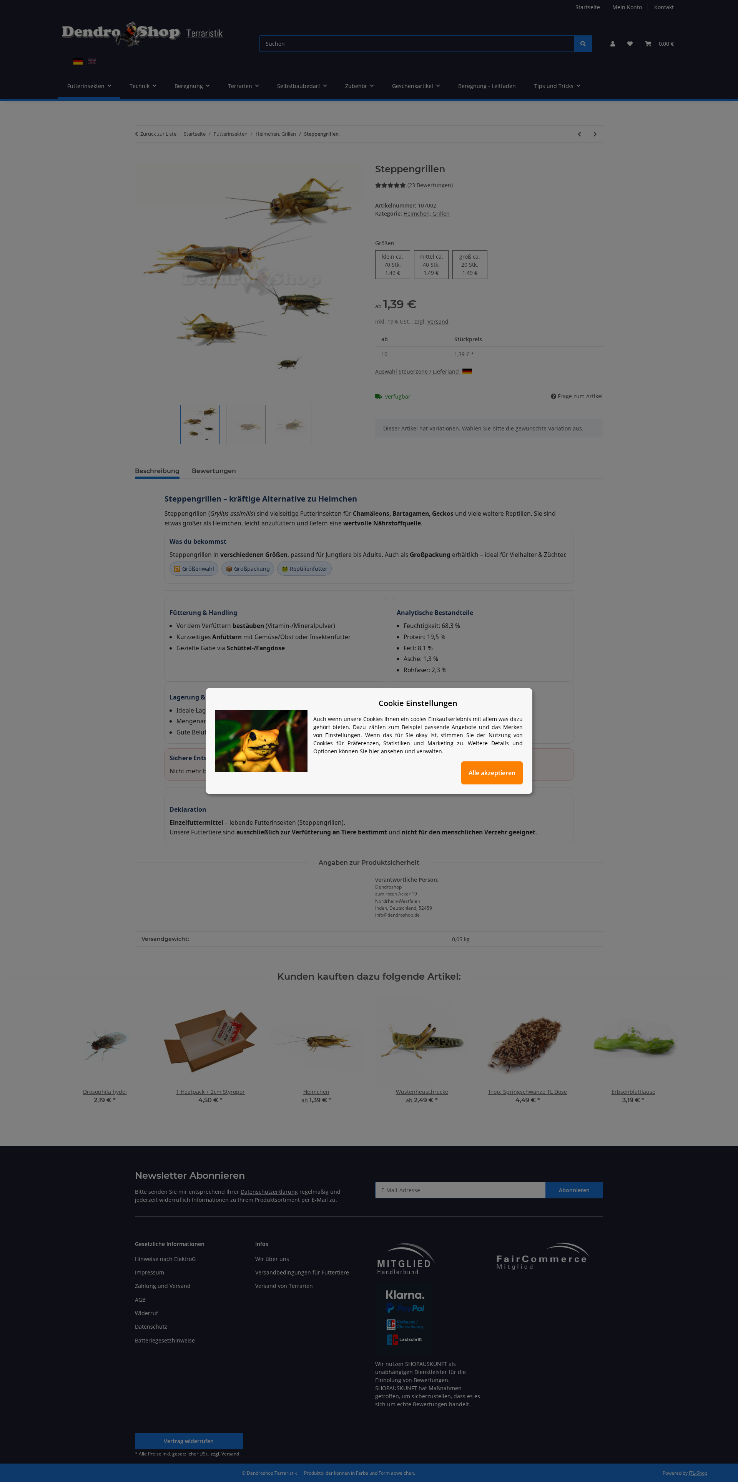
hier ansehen (386, 751)
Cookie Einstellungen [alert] (418, 703)
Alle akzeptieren (492, 773)
